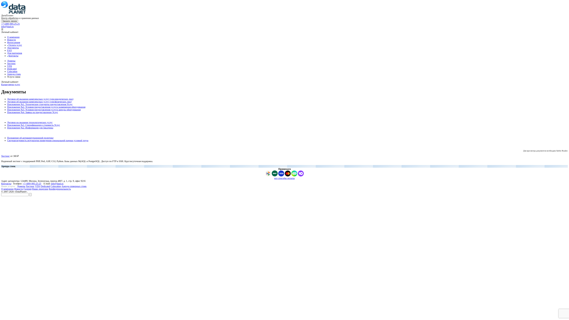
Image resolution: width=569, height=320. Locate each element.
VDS (9, 66)
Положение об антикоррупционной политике (30, 138)
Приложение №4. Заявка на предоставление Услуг (32, 112)
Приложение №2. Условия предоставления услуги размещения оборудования (46, 107)
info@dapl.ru (7, 26)
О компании (13, 37)
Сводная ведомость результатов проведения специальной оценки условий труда (47, 140)
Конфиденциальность (60, 189)
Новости (11, 40)
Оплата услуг (15, 45)
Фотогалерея (13, 42)
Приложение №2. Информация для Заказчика (30, 128)
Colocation (12, 71)
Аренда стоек (14, 74)
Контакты (13, 56)
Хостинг (11, 63)
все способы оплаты (284, 178)
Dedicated (12, 69)
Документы (13, 48)
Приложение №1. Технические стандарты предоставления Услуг (40, 104)
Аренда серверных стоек (74, 186)
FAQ (9, 50)
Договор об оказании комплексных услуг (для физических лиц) (39, 101)
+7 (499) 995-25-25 (10, 24)
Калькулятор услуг (10, 84)
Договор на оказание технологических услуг (30, 122)
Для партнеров (14, 53)
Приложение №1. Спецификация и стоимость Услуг (33, 125)
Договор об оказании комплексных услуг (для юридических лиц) (40, 99)
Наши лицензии (40, 189)
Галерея (27, 189)
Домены (11, 61)
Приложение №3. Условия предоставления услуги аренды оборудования (44, 109)
